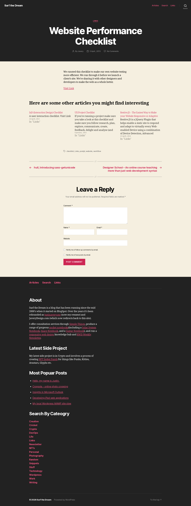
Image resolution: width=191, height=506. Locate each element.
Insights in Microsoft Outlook (47, 392)
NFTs (32, 448)
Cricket (33, 425)
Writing (33, 482)
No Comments (113, 51)
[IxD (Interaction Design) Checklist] (50, 126)
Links (173, 5)
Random (33, 459)
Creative (34, 421)
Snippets (34, 463)
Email (99, 228)
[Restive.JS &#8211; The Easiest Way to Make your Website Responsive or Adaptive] (141, 126)
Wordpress (35, 474)
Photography (36, 455)
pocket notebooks (58, 327)
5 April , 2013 (95, 51)
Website (66, 238)
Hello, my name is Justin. (45, 380)
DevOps (33, 432)
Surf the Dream (13, 5)
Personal (34, 452)
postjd (82, 151)
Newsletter (35, 444)
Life (31, 436)
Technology (35, 471)
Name (66, 228)
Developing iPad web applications (50, 398)
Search (165, 5)
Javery (80, 51)
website (89, 151)
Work (32, 478)
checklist (70, 151)
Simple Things (77, 324)
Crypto (33, 429)
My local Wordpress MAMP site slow (51, 403)
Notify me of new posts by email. (78, 255)
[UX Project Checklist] (95, 126)
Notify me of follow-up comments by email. (82, 250)
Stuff (32, 467)
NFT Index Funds (48, 359)
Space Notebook (49, 331)
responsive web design (41, 334)
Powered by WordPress (64, 500)
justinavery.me (52, 314)
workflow (97, 151)
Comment (68, 206)
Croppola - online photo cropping (50, 386)
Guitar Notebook (75, 331)
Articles (155, 5)
